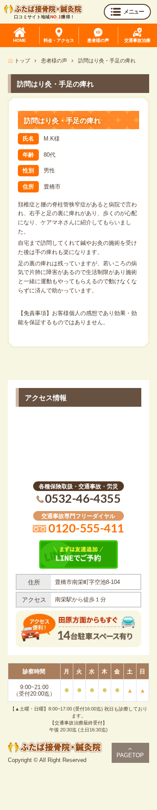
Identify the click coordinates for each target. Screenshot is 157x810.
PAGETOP (130, 755)
